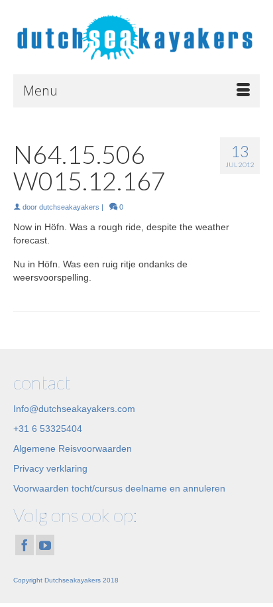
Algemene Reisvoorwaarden (72, 448)
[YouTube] (45, 545)
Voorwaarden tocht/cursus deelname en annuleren (119, 488)
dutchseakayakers (69, 207)
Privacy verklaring (50, 468)
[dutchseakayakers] (136, 36)
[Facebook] (24, 545)
